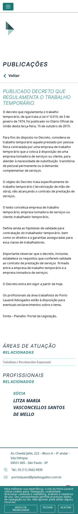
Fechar (48, 507)
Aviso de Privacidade (20, 508)
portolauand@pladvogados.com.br (37, 477)
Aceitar (66, 507)
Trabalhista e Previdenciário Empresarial (27, 362)
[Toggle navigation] (8, 6)
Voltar (14, 75)
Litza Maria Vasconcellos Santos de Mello (39, 407)
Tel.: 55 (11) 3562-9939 (27, 470)
